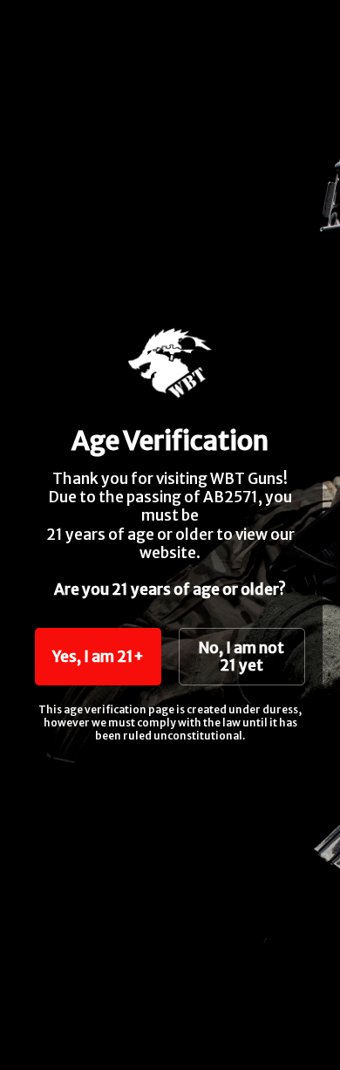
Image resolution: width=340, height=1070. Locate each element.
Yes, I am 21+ (98, 656)
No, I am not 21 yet (241, 656)
